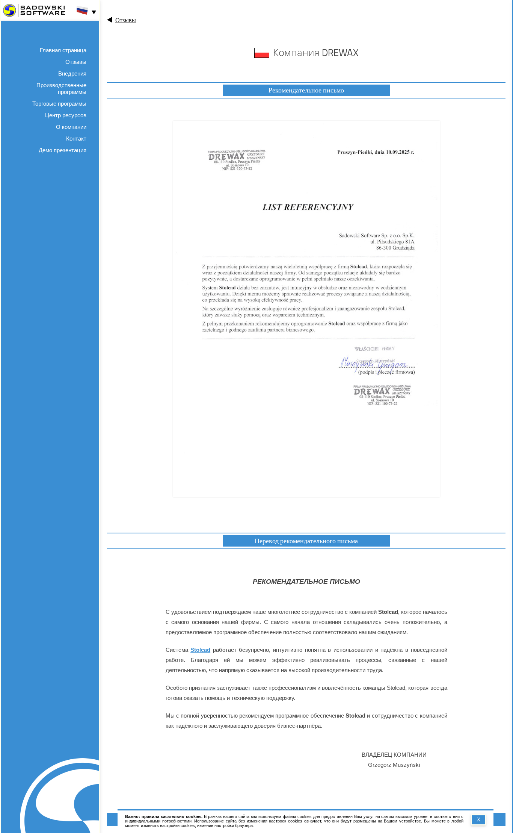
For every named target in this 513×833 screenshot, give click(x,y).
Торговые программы (59, 103)
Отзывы (75, 62)
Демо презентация (62, 150)
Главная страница (63, 50)
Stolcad (200, 650)
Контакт (76, 138)
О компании (71, 127)
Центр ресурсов (65, 115)
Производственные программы (61, 88)
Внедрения (72, 73)
